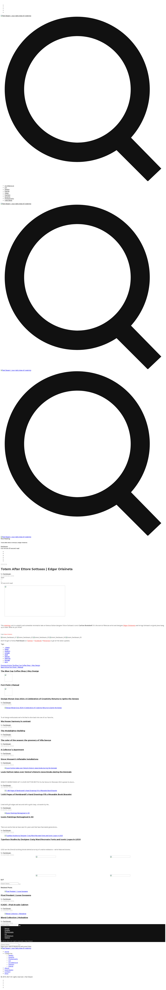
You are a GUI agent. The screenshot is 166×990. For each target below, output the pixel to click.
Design (7, 189)
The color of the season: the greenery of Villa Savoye (26, 740)
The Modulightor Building (13, 731)
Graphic (7, 197)
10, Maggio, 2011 (7, 910)
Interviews (8, 200)
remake (7, 653)
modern (7, 651)
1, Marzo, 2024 (6, 704)
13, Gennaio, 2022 (7, 855)
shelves (7, 657)
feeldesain (7, 574)
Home (7, 952)
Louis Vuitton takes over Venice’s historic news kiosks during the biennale (36, 772)
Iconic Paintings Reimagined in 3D (17, 817)
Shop (6, 973)
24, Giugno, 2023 (7, 765)
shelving (7, 658)
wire (6, 662)
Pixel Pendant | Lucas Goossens (16, 895)
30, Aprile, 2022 (7, 787)
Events (7, 191)
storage (7, 660)
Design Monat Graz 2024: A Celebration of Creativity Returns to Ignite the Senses (40, 699)
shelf (6, 655)
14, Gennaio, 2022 (7, 832)
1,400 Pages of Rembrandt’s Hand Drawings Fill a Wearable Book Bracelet (36, 794)
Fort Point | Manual (12, 667)
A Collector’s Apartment (12, 750)
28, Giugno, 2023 (7, 746)
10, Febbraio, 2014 (7, 901)
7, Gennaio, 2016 (7, 923)
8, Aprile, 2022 (6, 810)
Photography (9, 198)
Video (7, 193)
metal (7, 649)
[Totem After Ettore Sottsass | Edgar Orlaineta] (8, 681)
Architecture (9, 186)
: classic (7, 647)
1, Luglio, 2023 (6, 736)
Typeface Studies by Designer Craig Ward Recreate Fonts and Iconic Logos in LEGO (41, 839)
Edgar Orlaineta (8, 634)
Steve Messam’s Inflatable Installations (19, 759)
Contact (7, 972)
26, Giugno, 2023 (7, 755)
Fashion (7, 195)
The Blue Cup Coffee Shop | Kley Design (20, 665)
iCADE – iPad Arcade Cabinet (14, 905)
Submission (9, 970)
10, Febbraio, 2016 (7, 576)
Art (6, 188)
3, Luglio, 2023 (6, 727)
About (7, 968)
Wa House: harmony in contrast (16, 721)
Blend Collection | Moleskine (14, 917)
